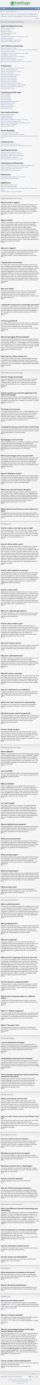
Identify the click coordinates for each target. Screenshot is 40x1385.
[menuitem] (38, 18)
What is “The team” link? (7, 126)
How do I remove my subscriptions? (10, 170)
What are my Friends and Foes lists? (11, 144)
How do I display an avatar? (8, 58)
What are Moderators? (7, 116)
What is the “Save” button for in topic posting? (13, 85)
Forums (5, 9)
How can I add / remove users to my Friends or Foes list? (16, 145)
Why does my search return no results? (11, 154)
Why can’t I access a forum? (8, 78)
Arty (16, 1381)
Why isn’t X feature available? (9, 186)
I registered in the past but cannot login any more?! (14, 36)
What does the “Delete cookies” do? (10, 41)
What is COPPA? (5, 30)
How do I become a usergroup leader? (11, 121)
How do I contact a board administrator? (11, 191)
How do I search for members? (9, 157)
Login (9, 11)
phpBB (23, 448)
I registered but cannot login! (8, 33)
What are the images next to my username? (13, 56)
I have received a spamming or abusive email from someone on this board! (19, 136)
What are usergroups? (7, 118)
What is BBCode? (6, 94)
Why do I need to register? (8, 28)
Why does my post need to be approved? (12, 86)
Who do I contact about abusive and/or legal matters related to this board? (19, 189)
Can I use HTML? (5, 96)
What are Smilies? (6, 98)
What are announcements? (8, 103)
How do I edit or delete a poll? (9, 76)
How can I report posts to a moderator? (11, 83)
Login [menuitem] (36, 9)
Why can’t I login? (6, 35)
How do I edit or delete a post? (9, 69)
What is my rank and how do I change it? (12, 60)
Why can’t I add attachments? (9, 79)
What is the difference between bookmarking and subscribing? (17, 165)
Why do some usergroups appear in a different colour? (15, 123)
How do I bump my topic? (8, 88)
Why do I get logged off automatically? (11, 40)
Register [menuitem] (39, 9)
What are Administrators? (8, 114)
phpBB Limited (10, 1304)
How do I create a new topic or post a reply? (13, 68)
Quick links (2, 9)
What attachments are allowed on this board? (13, 176)
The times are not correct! (8, 51)
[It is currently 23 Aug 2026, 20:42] (35, 18)
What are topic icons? (7, 108)
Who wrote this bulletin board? (9, 185)
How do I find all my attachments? (10, 178)
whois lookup (4, 1338)
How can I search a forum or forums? (11, 152)
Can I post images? (6, 99)
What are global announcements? (10, 101)
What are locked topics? (7, 106)
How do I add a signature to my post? (11, 71)
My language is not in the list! (9, 55)
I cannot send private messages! (10, 132)
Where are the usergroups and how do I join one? (14, 119)
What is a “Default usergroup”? (9, 124)
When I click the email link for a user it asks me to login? (16, 61)
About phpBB (4, 1308)
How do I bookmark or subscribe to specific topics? (15, 167)
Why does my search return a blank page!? (12, 155)
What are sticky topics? (7, 104)
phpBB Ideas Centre (6, 1320)
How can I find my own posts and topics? (12, 159)
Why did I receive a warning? (8, 81)
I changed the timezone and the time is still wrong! (14, 53)
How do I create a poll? (7, 73)
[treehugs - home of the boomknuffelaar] (20, 3)
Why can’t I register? (6, 31)
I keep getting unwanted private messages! (12, 134)
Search (3, 11)
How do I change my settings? (9, 48)
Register (15, 11)
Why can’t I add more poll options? (10, 74)
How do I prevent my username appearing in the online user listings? (19, 49)
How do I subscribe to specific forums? (11, 168)
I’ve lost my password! (7, 38)
